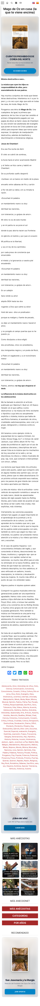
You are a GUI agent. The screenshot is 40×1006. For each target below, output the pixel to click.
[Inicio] (7, 3)
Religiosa (33, 761)
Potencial (33, 755)
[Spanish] (37, 3)
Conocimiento (6, 691)
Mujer (28, 699)
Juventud (17, 697)
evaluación (23, 731)
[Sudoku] (16, 3)
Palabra (6, 753)
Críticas (10, 721)
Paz (29, 702)
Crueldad (17, 721)
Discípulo (10, 726)
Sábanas (22, 763)
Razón (26, 761)
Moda (22, 699)
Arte (22, 713)
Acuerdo (33, 707)
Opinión (12, 702)
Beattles (21, 715)
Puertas (35, 758)
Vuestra (28, 769)
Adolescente (7, 686)
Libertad (24, 697)
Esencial (7, 731)
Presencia (6, 758)
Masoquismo (26, 745)
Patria (24, 702)
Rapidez (20, 761)
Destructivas (9, 723)
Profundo (19, 758)
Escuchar (33, 729)
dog (31, 726)
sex (4, 766)
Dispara (27, 726)
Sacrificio (27, 705)
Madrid (31, 742)
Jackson (4, 742)
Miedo (17, 699)
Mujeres (12, 747)
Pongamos (6, 755)
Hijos (32, 694)
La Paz (25, 742)
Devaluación (19, 723)
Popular (18, 755)
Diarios (28, 723)
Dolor (18, 694)
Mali (36, 742)
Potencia (25, 755)
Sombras (17, 766)
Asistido (6, 715)
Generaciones (17, 737)
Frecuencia (31, 734)
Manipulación (8, 699)
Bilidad (28, 715)
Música (33, 699)
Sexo (34, 705)
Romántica (14, 763)
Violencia (20, 769)
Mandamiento (14, 745)
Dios (13, 694)
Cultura (29, 691)
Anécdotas (5, 713)
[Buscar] (11, 3)
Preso (12, 758)
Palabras (12, 753)
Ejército (17, 729)
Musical (5, 702)
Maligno (5, 745)
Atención (14, 715)
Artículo (28, 713)
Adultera (17, 710)
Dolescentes (8, 729)
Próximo (27, 758)
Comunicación (18, 689)
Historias (14, 739)
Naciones (8, 750)
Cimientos (13, 718)
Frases (23, 734)
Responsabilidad (16, 705)
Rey (2, 763)
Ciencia (9, 689)
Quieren (13, 761)
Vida (14, 707)
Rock (7, 763)
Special (25, 766)
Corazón (16, 691)
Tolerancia (7, 707)
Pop (13, 755)
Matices (35, 745)
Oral (33, 750)
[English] (33, 3)
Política (6, 705)
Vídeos (19, 707)
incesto (22, 739)
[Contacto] (20, 3)
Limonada (32, 697)
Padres (19, 702)
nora (14, 750)
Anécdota (32, 710)
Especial (14, 731)
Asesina (35, 713)
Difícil (33, 723)
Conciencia (29, 689)
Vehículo (12, 769)
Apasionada (15, 713)
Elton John (24, 729)
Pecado (35, 702)
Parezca (20, 753)
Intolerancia (7, 697)
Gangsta (7, 737)
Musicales (33, 747)
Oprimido (27, 750)
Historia (7, 739)
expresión (16, 734)
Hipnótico (31, 737)
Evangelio (25, 694)
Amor (14, 686)
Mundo (18, 747)
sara (36, 763)
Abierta (26, 707)
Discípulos (18, 726)
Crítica (23, 691)
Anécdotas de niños (25, 686)
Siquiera (10, 766)
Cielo (36, 686)
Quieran (6, 761)
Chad (34, 715)
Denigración (33, 721)
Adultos (25, 710)
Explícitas (7, 734)
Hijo (25, 737)
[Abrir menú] (2, 3)
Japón (11, 742)
